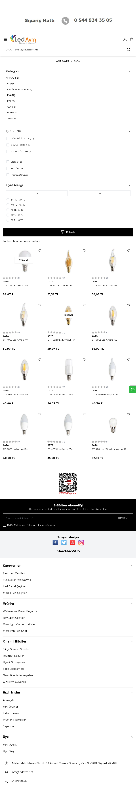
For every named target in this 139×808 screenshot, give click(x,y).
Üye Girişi (8, 751)
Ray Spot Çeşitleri (14, 617)
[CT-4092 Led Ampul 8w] (68, 369)
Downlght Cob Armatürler (19, 624)
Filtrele (70, 232)
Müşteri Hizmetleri (14, 719)
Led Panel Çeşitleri (14, 586)
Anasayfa (8, 700)
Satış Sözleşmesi (13, 668)
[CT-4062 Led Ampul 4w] (24, 315)
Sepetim (8, 726)
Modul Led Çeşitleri (15, 593)
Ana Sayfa (62, 61)
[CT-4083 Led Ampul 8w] (24, 424)
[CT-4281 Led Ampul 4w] (68, 260)
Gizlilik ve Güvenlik (14, 682)
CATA (6, 281)
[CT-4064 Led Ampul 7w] (112, 260)
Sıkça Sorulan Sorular (16, 649)
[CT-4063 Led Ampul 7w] (112, 315)
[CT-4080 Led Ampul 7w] (112, 369)
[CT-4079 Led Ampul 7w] (68, 424)
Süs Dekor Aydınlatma (17, 580)
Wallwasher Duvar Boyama (20, 611)
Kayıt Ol (123, 517)
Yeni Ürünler (10, 706)
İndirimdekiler (11, 713)
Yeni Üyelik (9, 744)
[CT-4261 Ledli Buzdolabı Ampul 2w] (112, 424)
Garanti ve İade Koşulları (18, 675)
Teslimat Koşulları (13, 655)
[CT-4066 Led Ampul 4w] (24, 369)
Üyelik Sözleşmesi (14, 662)
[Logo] (27, 39)
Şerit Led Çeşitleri (14, 573)
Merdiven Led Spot (15, 631)
